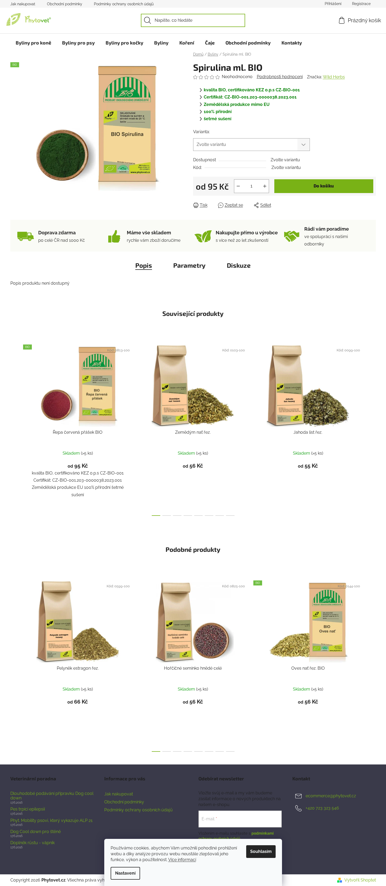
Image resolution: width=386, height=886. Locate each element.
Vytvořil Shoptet (360, 880)
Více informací (182, 859)
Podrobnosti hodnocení (280, 76)
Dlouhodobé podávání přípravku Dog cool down (51, 795)
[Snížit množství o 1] (238, 186)
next (371, 428)
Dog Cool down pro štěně (35, 831)
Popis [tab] (143, 265)
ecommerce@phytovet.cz (331, 795)
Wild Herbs (334, 76)
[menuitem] (33, 43)
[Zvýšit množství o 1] (265, 186)
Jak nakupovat (22, 4)
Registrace (361, 4)
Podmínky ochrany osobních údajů (124, 4)
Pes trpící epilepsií (27, 809)
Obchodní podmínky (64, 4)
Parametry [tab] (189, 265)
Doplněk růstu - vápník (32, 842)
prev (14, 428)
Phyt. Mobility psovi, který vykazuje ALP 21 (51, 820)
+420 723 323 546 (322, 808)
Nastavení (125, 873)
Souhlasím (261, 851)
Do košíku (324, 186)
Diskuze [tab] (239, 265)
